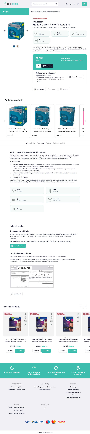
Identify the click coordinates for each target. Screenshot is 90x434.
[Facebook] (45, 408)
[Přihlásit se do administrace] (88, 432)
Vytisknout (40, 89)
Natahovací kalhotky (54, 11)
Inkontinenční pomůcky (40, 11)
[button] (4, 31)
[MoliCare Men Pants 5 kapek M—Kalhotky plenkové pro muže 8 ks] (16, 31)
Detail (21, 350)
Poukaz (10, 350)
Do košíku (48, 66)
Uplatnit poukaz (77, 77)
